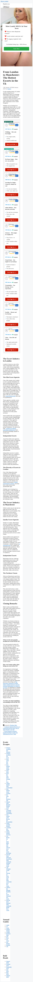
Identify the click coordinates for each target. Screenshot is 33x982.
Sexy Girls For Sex (7, 761)
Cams (7, 928)
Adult (7, 925)
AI (7, 926)
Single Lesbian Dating (8, 825)
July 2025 (7, 970)
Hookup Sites (13, 725)
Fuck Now (16, 48)
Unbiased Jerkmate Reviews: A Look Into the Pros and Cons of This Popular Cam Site (11, 728)
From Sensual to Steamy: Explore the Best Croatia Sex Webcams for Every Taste (10, 733)
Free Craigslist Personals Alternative (9, 811)
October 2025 (8, 964)
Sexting (8, 945)
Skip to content (4, 1)
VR (7, 946)
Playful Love (6, 4)
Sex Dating (8, 943)
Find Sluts (7, 771)
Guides (8, 932)
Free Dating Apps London (8, 791)
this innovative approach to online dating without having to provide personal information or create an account (11, 684)
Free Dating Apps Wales (8, 767)
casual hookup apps (10, 396)
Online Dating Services (8, 833)
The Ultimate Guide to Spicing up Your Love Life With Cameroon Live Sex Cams (8, 877)
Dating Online (8, 930)
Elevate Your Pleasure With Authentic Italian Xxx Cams (8, 905)
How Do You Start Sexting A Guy (8, 778)
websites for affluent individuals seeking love (9, 429)
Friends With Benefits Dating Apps (8, 804)
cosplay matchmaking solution (10, 483)
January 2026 (8, 962)
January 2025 (8, 976)
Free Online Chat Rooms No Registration (9, 818)
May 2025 (7, 973)
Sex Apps (7, 940)
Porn (7, 938)
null (7, 936)
